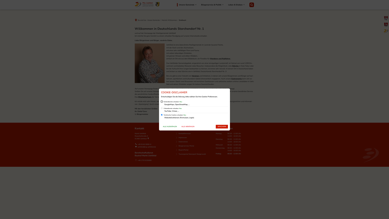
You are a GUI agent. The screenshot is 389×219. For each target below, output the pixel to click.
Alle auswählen (170, 127)
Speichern (222, 127)
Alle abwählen (187, 127)
